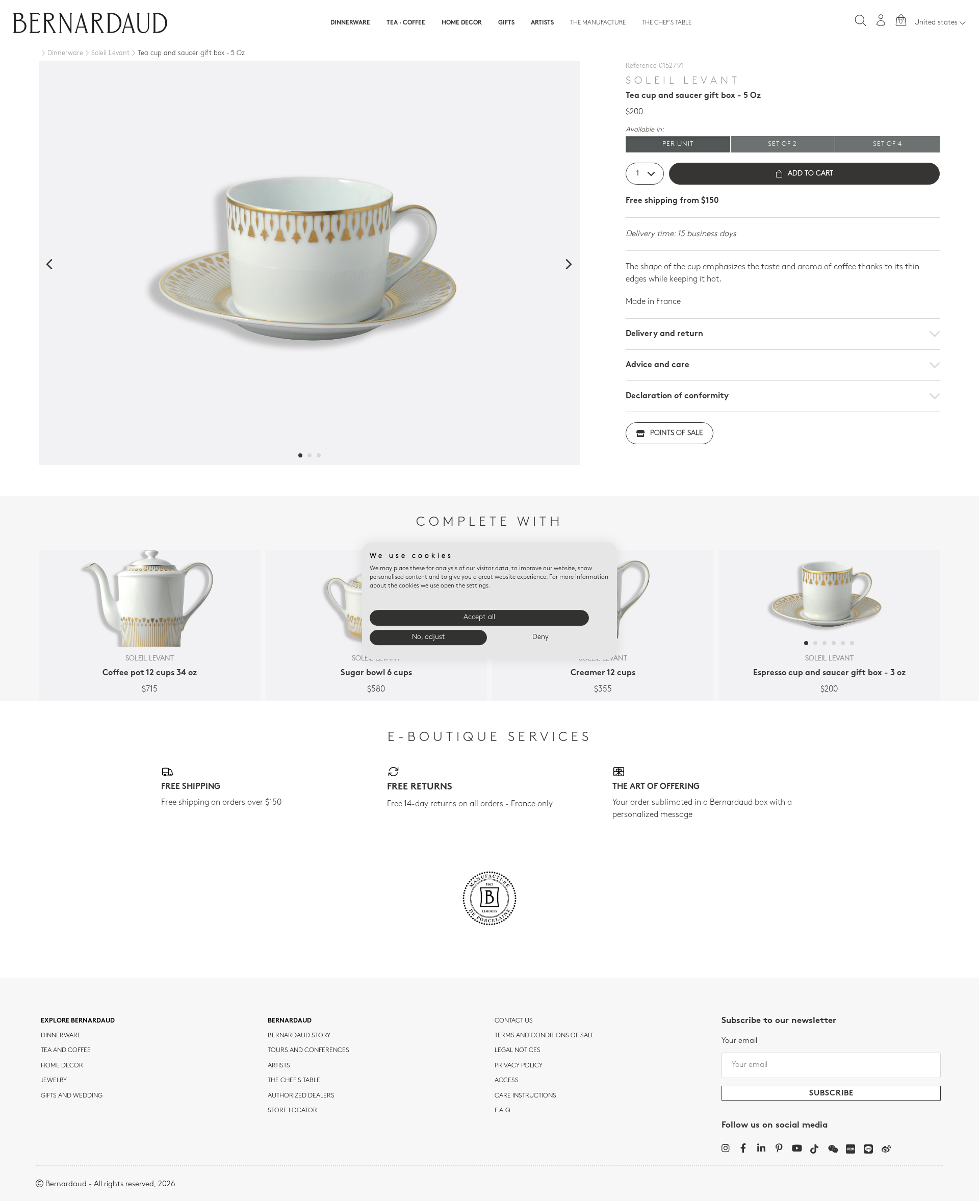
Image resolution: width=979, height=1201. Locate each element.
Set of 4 (887, 144)
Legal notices (517, 1050)
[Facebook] (743, 1148)
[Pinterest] (779, 1148)
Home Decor (462, 23)
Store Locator (292, 1111)
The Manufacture (598, 23)
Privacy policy (519, 1066)
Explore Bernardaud (78, 1021)
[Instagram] (725, 1148)
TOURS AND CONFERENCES (308, 1050)
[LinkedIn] (761, 1148)
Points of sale (676, 433)
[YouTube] (797, 1148)
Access (507, 1081)
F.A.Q (502, 1111)
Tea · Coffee (406, 23)
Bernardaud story (299, 1036)
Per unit (677, 144)
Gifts (506, 23)
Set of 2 (782, 144)
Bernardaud (290, 1021)
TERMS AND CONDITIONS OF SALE (545, 1036)
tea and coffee (66, 1050)
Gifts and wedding (71, 1096)
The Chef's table (666, 23)
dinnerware (61, 1036)
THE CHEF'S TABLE (294, 1081)
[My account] (881, 20)
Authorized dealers (301, 1096)
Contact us (514, 1021)
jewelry (54, 1081)
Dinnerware (350, 23)
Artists (542, 23)
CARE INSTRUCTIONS (525, 1096)
